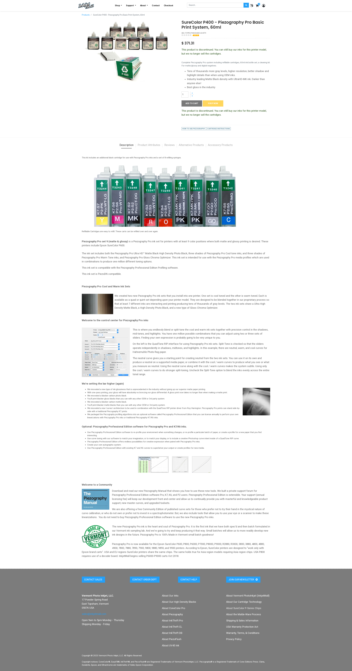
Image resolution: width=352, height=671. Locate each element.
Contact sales (93, 579)
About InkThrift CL (172, 626)
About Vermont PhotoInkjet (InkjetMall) (248, 595)
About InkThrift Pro (172, 620)
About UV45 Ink (170, 645)
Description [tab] (126, 145)
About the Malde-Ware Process (243, 614)
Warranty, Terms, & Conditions (242, 632)
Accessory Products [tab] (220, 145)
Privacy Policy (234, 639)
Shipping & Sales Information (242, 620)
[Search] (246, 5)
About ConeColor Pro (173, 608)
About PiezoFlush (171, 639)
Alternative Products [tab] (191, 145)
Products (86, 15)
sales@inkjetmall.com (94, 613)
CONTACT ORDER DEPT (144, 579)
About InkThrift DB (172, 632)
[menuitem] (156, 5)
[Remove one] (192, 96)
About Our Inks (170, 595)
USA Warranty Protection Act (242, 626)
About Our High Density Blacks (179, 601)
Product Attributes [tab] (149, 145)
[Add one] (192, 93)
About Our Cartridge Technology (244, 601)
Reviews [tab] (169, 145)
